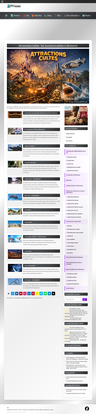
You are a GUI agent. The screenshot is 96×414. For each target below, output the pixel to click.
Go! (85, 299)
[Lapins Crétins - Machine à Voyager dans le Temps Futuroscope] (15, 238)
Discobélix (27, 210)
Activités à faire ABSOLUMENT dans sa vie (76, 152)
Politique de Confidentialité (28, 409)
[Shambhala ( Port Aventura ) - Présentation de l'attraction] (15, 224)
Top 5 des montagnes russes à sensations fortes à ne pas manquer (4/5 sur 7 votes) (75, 329)
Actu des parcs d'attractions (73, 175)
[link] (6, 15)
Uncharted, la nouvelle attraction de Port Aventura (40, 113)
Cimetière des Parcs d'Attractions (74, 185)
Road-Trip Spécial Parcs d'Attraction (75, 269)
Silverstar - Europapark (32, 280)
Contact (20, 409)
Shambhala (28, 222)
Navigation (9, 409)
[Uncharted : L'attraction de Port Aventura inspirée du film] (15, 114)
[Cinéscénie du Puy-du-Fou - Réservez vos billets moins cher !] (15, 254)
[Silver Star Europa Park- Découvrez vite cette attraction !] (15, 281)
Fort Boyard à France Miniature (34, 129)
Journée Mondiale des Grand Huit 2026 (75, 393)
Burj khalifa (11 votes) (72, 308)
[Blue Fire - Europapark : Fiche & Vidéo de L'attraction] (15, 197)
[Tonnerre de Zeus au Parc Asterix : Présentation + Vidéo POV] (15, 164)
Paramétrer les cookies (48, 409)
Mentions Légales (39, 409)
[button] (8, 293)
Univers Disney (70, 288)
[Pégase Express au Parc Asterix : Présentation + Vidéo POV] (15, 147)
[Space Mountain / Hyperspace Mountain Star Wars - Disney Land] (15, 268)
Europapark (69, 137)
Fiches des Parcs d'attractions (73, 221)
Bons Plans (69, 180)
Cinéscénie (27, 251)
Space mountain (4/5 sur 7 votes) (75, 332)
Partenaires (14, 409)
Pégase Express (29, 146)
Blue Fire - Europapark (31, 195)
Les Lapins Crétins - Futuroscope (35, 237)
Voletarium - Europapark (32, 179)
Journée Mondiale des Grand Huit (74, 381)
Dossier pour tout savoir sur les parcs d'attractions (75, 191)
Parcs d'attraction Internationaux (74, 257)
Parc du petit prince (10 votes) (74, 310)
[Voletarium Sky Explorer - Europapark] (15, 180)
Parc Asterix (69, 140)
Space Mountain (29, 265)
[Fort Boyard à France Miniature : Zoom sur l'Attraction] (15, 131)
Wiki (8, 407)
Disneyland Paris (70, 133)
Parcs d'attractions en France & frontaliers (74, 263)
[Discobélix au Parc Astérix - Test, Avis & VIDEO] (15, 211)
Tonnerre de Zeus (30, 162)
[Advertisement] (48, 30)
